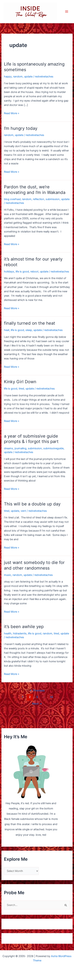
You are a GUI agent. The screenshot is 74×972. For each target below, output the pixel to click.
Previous (37, 690)
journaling (20, 448)
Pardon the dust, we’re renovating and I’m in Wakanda (34, 189)
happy (8, 76)
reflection (38, 199)
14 (51, 697)
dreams (8, 448)
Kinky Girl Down (20, 381)
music (7, 575)
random (18, 76)
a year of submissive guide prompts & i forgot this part (31, 438)
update (28, 76)
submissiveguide (53, 448)
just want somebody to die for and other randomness (34, 565)
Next (37, 703)
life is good (22, 271)
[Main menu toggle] (66, 11)
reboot (34, 271)
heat (6, 330)
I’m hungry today (20, 128)
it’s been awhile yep (24, 626)
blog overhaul (12, 199)
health (7, 633)
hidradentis (20, 633)
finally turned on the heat (29, 323)
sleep (29, 330)
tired (21, 388)
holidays (9, 271)
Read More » (11, 113)
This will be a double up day (32, 504)
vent (23, 510)
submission (53, 199)
